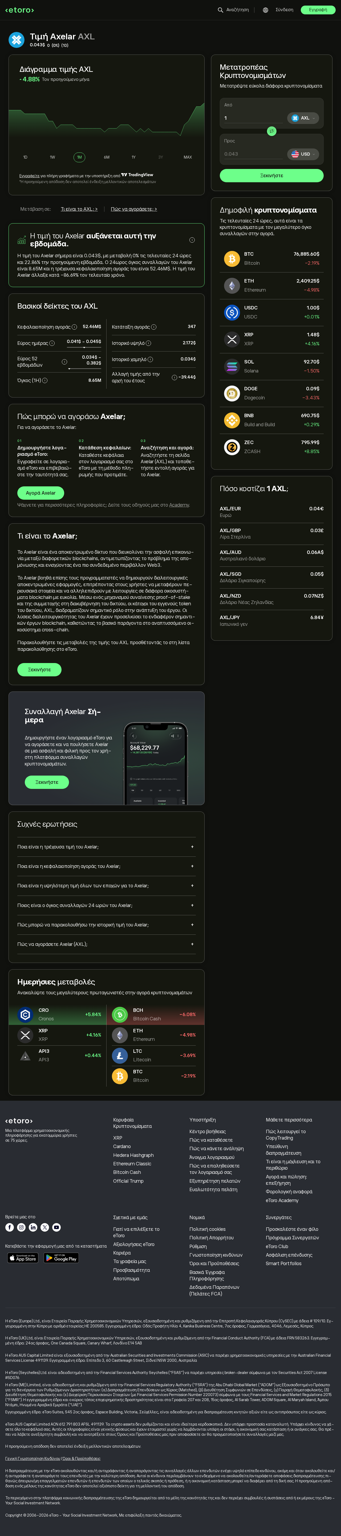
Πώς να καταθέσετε (211, 1140)
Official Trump (128, 1181)
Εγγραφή (318, 9)
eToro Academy (282, 1200)
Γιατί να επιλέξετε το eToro (136, 1232)
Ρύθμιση (198, 1246)
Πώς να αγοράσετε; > (134, 209)
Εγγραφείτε (29, 176)
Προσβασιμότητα (131, 1270)
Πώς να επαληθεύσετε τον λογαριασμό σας (214, 1169)
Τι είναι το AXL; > (79, 209)
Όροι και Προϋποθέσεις (214, 1263)
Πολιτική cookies (207, 1229)
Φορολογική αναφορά (289, 1191)
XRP (117, 1138)
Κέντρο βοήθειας (207, 1131)
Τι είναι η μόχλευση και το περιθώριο (293, 1165)
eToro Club (277, 1246)
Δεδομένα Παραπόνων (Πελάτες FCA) (214, 1290)
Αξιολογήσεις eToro (134, 1244)
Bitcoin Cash (127, 1172)
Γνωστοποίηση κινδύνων (216, 1255)
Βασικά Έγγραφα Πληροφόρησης (207, 1275)
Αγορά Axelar (41, 493)
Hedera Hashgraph (133, 1155)
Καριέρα (122, 1253)
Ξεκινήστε (271, 175)
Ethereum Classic (132, 1163)
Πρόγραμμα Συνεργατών (292, 1237)
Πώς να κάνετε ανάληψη (216, 1148)
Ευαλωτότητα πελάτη (213, 1189)
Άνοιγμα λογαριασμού (211, 1157)
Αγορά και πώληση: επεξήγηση (286, 1180)
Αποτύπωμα (126, 1278)
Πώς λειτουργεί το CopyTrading (286, 1135)
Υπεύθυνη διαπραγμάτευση (283, 1150)
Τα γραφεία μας (129, 1261)
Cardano (122, 1146)
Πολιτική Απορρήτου (211, 1237)
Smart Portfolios (284, 1263)
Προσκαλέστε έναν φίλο (292, 1229)
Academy (179, 505)
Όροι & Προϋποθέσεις (81, 1458)
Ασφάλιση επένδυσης (289, 1255)
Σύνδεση (284, 9)
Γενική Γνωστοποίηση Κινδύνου (32, 1458)
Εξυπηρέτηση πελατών (215, 1181)
